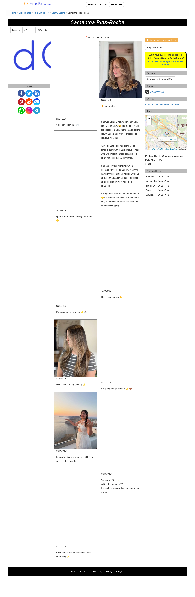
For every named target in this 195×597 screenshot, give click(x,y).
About (73, 571)
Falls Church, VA (41, 13)
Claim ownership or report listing (161, 40)
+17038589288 (157, 92)
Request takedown (155, 47)
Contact (85, 571)
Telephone (29, 30)
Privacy (98, 571)
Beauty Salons (58, 13)
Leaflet (153, 149)
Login (120, 571)
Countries (117, 4)
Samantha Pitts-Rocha (167, 139)
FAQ (109, 571)
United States (25, 13)
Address (16, 30)
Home (93, 4)
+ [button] (149, 118)
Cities (104, 4)
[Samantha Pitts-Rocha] (167, 133)
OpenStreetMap (171, 149)
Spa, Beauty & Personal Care (160, 79)
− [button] (149, 123)
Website (43, 30)
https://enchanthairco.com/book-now (162, 104)
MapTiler (161, 149)
